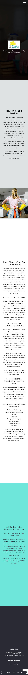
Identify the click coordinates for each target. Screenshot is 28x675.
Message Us (20, 672)
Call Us (7, 672)
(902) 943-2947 (16, 654)
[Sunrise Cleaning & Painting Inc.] (14, 44)
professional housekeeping (11, 120)
